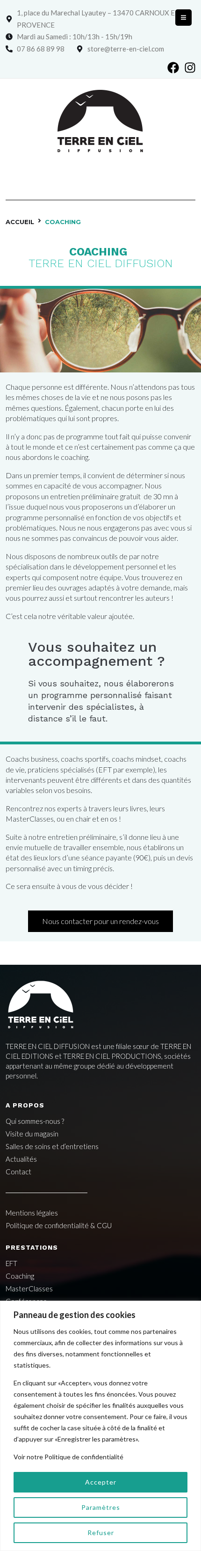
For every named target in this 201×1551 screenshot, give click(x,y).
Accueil (20, 222)
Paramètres (100, 1507)
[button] (183, 17)
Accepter (100, 1482)
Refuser (100, 1532)
